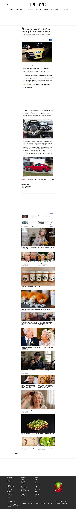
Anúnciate (57, 503)
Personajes (37, 494)
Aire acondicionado (30, 179)
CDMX (22, 482)
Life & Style (9, 477)
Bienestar (37, 495)
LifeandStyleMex (64, 501)
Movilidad (23, 489)
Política (22, 479)
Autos (23, 27)
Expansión (9, 491)
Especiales (37, 477)
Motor (40, 179)
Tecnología (9, 495)
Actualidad (23, 495)
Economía (9, 493)
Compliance (50, 503)
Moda (36, 482)
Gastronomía (37, 492)
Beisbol (8, 485)
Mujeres (8, 497)
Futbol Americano (10, 486)
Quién (36, 479)
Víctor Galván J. (28, 186)
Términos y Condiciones (27, 503)
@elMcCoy (31, 65)
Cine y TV (38, 9)
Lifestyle (9, 488)
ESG (21, 486)
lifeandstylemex (66, 501)
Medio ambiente (24, 487)
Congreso (23, 481)
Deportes (30, 9)
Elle (36, 486)
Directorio (64, 503)
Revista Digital (9, 489)
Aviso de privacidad (40, 503)
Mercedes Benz (51, 179)
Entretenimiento (20, 9)
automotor (44, 179)
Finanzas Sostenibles (25, 490)
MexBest (36, 491)
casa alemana (27, 84)
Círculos (36, 481)
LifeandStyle (23, 477)
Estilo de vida (37, 489)
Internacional (9, 494)
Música (46, 9)
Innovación (23, 491)
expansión (65, 9)
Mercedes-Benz (35, 81)
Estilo (11, 9)
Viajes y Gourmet (55, 9)
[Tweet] (49, 40)
